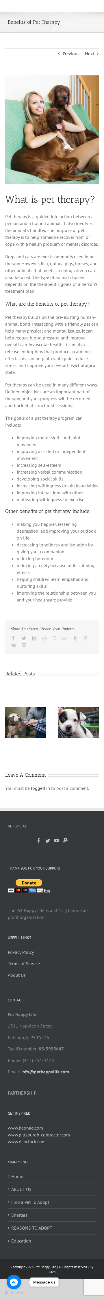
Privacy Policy (21, 952)
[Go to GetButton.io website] (14, 1293)
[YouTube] (56, 840)
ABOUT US (21, 1189)
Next (89, 53)
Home (17, 1176)
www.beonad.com (25, 1128)
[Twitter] (47, 840)
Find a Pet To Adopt (30, 1202)
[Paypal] (65, 840)
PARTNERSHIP (22, 1093)
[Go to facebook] (14, 1282)
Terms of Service (24, 963)
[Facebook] (38, 840)
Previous (71, 53)
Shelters (19, 1215)
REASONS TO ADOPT (31, 1228)
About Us (17, 975)
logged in (40, 788)
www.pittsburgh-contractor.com (39, 1135)
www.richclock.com (27, 1141)
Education (21, 1241)
